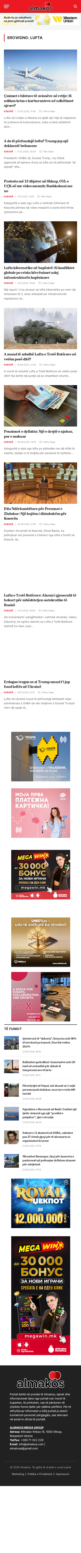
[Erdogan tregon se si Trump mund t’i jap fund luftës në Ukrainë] (40, 656)
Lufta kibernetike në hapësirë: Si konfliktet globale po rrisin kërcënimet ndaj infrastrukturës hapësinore (39, 272)
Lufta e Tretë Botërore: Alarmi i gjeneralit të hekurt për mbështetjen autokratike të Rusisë (40, 600)
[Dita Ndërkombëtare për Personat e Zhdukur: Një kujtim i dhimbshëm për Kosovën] (40, 483)
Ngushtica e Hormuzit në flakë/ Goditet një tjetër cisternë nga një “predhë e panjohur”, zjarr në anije (49, 1113)
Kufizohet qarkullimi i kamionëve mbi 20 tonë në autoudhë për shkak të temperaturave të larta (48, 1066)
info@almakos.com (31, 1444)
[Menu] (6, 6)
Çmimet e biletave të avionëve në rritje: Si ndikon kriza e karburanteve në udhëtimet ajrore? (39, 101)
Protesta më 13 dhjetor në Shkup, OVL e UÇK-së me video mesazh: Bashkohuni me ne (38, 186)
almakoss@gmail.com (24, 1448)
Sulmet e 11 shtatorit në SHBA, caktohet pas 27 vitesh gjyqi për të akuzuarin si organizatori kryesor (47, 1137)
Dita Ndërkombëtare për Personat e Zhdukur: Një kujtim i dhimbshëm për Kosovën (35, 513)
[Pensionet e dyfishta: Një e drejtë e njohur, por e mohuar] (40, 406)
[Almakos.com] (40, 6)
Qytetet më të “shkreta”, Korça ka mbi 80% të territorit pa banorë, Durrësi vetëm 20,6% (49, 1042)
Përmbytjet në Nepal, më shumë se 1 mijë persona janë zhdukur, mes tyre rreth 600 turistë (48, 1089)
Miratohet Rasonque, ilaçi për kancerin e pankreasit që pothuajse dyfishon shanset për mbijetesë (48, 1160)
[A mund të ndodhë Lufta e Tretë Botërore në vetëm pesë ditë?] (40, 328)
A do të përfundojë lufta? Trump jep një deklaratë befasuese (36, 143)
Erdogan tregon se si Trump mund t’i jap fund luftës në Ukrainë (37, 684)
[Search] (75, 6)
